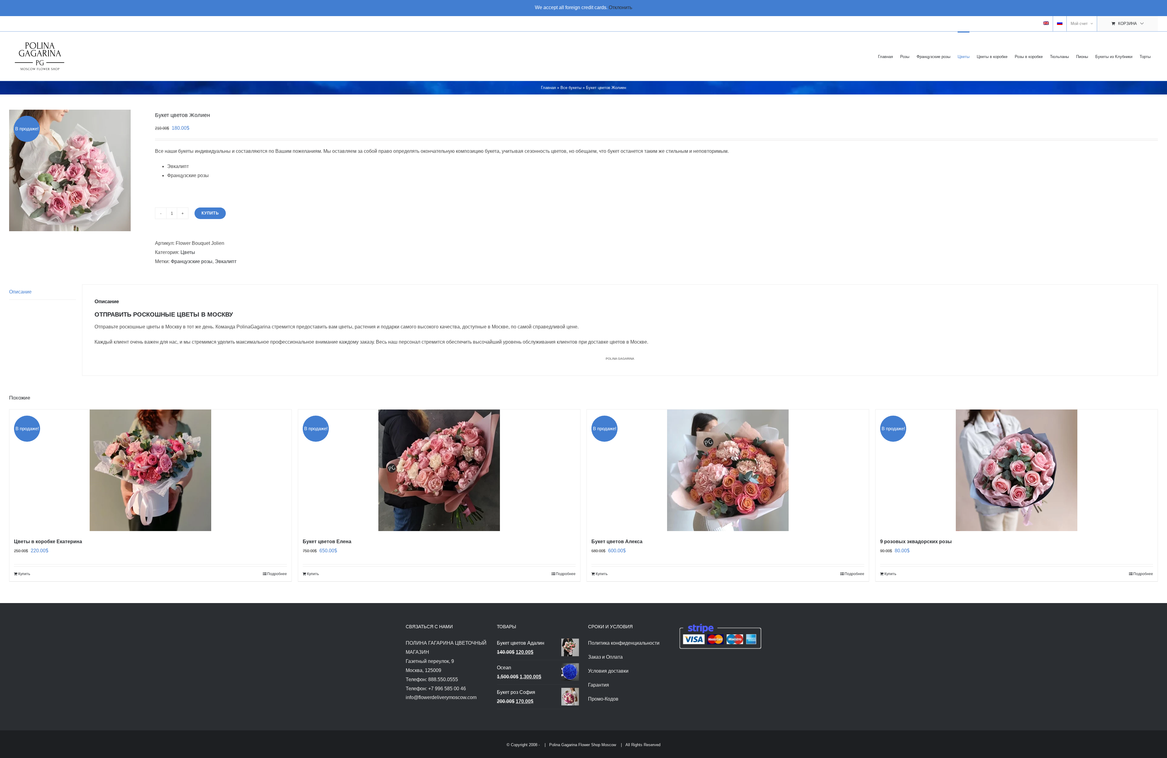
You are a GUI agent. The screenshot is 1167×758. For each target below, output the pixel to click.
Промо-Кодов (603, 698)
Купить (210, 213)
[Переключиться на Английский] (1046, 23)
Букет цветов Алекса (616, 541)
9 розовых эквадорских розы (916, 541)
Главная (548, 87)
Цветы (188, 252)
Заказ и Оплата (605, 657)
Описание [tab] (20, 291)
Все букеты (570, 87)
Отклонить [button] (620, 7)
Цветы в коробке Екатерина (48, 541)
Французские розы (191, 261)
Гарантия (598, 685)
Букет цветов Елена (327, 541)
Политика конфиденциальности (623, 643)
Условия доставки (608, 671)
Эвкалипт (225, 261)
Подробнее (277, 574)
